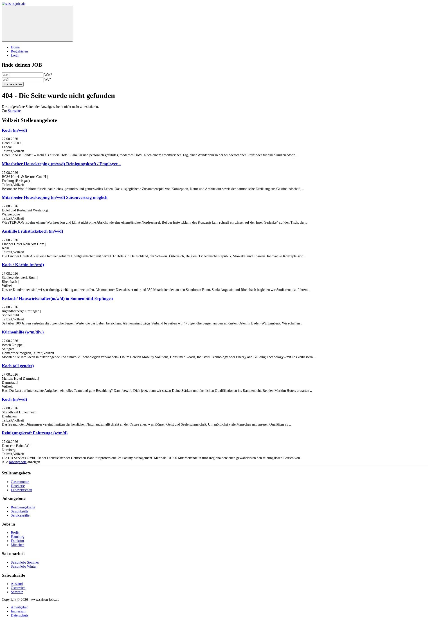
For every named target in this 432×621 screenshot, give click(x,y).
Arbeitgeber (19, 607)
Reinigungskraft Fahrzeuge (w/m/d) (35, 433)
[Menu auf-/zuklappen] (37, 24)
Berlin (15, 533)
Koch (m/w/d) (14, 130)
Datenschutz (19, 615)
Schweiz (17, 592)
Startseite (14, 111)
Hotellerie (18, 486)
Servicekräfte (20, 515)
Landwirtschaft (21, 490)
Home (15, 47)
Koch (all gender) (18, 365)
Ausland (17, 584)
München (17, 545)
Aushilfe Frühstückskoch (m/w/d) (32, 231)
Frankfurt (17, 541)
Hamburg (17, 537)
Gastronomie (20, 482)
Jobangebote (18, 462)
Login (15, 55)
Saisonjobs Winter (23, 566)
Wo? (47, 79)
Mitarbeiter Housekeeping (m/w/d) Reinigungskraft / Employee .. (61, 163)
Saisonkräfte (19, 511)
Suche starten (13, 84)
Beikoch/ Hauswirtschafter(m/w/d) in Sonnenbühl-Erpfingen (57, 298)
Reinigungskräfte (23, 507)
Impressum (18, 611)
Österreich (18, 588)
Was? (48, 75)
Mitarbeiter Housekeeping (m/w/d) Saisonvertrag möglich (55, 197)
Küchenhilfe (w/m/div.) (23, 332)
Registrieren (19, 51)
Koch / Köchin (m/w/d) (23, 264)
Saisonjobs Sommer (25, 562)
